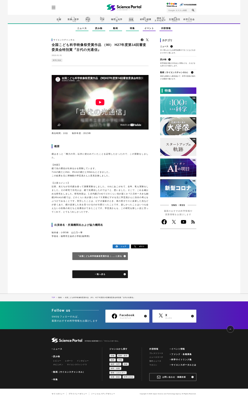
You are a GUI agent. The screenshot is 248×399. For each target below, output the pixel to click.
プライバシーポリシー (78, 394)
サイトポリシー (58, 394)
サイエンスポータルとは (183, 365)
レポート (69, 361)
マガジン (153, 365)
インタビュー (83, 361)
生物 (59, 19)
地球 (88, 19)
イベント (149, 28)
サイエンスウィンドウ (77, 364)
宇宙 (102, 19)
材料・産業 (145, 19)
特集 (132, 28)
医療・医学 (73, 19)
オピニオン (58, 364)
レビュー (57, 361)
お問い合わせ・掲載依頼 (174, 377)
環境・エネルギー (118, 373)
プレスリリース (156, 353)
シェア (123, 246)
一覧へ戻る (100, 274)
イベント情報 (178, 349)
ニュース (82, 28)
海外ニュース (155, 361)
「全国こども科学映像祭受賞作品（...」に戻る (99, 256)
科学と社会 (189, 19)
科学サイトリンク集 (181, 359)
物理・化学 (116, 19)
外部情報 (166, 28)
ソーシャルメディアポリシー (103, 394)
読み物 (98, 28)
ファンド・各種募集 (181, 354)
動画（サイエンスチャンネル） (69, 372)
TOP (53, 297)
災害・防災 (174, 19)
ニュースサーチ (156, 357)
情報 (131, 19)
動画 (115, 28)
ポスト (142, 246)
